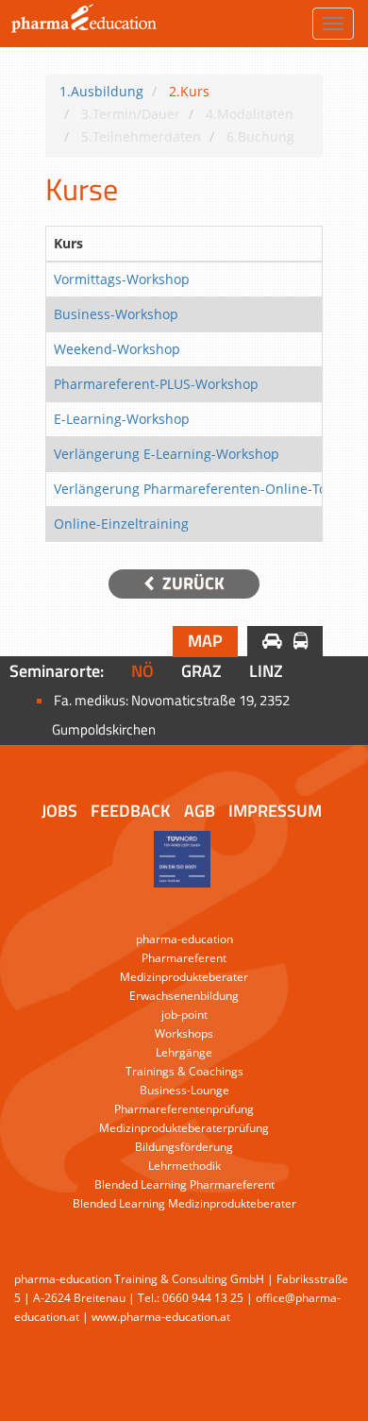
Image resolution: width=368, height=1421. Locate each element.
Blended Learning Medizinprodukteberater (184, 1203)
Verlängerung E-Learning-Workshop (166, 454)
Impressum (275, 810)
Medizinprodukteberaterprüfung (184, 1128)
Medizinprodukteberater (184, 977)
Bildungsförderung (184, 1147)
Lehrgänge (184, 1052)
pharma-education (184, 939)
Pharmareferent (184, 958)
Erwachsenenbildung (184, 996)
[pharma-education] (81, 23)
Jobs (59, 810)
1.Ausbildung (101, 91)
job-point (184, 1015)
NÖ (142, 671)
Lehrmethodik (184, 1166)
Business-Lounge (184, 1090)
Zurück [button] (192, 583)
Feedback (131, 810)
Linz (266, 671)
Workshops (184, 1033)
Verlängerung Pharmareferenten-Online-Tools (199, 489)
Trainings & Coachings (184, 1071)
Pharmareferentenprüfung (184, 1109)
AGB (199, 810)
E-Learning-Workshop (122, 419)
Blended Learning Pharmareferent (184, 1184)
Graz (201, 671)
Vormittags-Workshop (122, 279)
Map (205, 640)
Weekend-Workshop (117, 349)
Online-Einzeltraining (121, 524)
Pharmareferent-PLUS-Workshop (156, 384)
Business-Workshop (116, 314)
